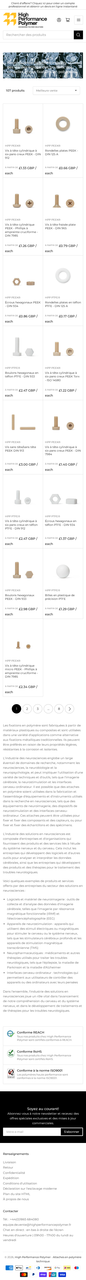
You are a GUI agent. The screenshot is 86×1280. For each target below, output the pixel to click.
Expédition (11, 1178)
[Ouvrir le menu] (78, 20)
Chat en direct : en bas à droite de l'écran (33, 1230)
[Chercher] (78, 35)
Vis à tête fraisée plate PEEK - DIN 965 (60, 226)
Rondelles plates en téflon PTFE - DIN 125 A (63, 304)
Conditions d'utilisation (20, 1183)
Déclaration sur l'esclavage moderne (30, 1188)
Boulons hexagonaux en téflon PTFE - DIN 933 (21, 374)
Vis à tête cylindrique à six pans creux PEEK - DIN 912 (23, 154)
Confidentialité (14, 1173)
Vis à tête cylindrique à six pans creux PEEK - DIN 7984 (63, 450)
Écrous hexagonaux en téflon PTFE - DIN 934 (60, 522)
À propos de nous (16, 1199)
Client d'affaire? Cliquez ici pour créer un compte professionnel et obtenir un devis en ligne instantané (43, 5)
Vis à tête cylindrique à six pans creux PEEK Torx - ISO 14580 (62, 376)
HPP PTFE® (52, 297)
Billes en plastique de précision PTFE (60, 597)
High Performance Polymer (33, 1257)
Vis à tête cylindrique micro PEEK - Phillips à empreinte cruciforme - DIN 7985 (21, 671)
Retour (8, 1167)
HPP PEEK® (13, 145)
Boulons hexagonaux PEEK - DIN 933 (19, 597)
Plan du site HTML (16, 1194)
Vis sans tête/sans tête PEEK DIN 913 (20, 448)
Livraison (9, 1162)
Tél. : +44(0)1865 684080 (21, 1219)
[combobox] (43, 35)
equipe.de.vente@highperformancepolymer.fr (37, 1225)
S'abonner (71, 1132)
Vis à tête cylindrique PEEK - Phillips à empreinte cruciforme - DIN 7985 (21, 230)
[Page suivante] (69, 709)
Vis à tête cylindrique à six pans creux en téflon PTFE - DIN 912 (21, 524)
